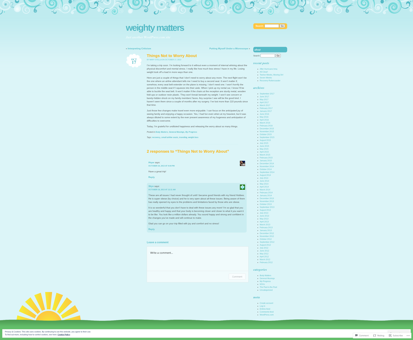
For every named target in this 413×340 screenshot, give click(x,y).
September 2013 (267, 207)
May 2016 (264, 117)
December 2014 (267, 163)
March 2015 (265, 155)
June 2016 (264, 114)
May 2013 (264, 219)
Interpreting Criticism (139, 48)
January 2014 (266, 195)
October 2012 (266, 239)
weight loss (193, 137)
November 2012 (267, 236)
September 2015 (267, 137)
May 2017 (264, 99)
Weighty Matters (155, 27)
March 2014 (265, 190)
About (258, 49)
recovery (156, 137)
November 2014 (267, 166)
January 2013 (266, 230)
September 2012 (267, 242)
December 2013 (267, 198)
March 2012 (265, 259)
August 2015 (265, 140)
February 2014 (266, 192)
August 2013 (265, 210)
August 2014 (265, 175)
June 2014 (264, 181)
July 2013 (264, 213)
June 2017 (264, 97)
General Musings (176, 132)
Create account (266, 303)
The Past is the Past (268, 287)
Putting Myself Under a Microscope (228, 48)
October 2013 (266, 204)
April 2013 (264, 222)
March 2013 (265, 224)
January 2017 (266, 111)
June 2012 (264, 251)
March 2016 (265, 123)
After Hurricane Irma (268, 69)
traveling (183, 137)
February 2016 (266, 126)
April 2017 (264, 102)
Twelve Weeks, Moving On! (271, 75)
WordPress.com (267, 315)
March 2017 (265, 105)
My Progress (191, 132)
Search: (260, 26)
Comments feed (267, 312)
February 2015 (266, 158)
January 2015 (266, 160)
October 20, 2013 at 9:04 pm (161, 166)
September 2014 (267, 172)
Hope (151, 162)
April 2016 (264, 120)
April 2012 (264, 256)
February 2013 (266, 227)
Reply (151, 177)
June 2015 (264, 146)
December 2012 (267, 233)
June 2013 (264, 216)
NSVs (262, 284)
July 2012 (264, 248)
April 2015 (264, 152)
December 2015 (267, 129)
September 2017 (267, 94)
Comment (237, 276)
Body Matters (162, 132)
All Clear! (264, 72)
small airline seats (169, 137)
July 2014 (264, 178)
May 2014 (264, 184)
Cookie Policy (64, 335)
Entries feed (265, 309)
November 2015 (267, 131)
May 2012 (264, 254)
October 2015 (266, 134)
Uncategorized (266, 290)
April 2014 (264, 187)
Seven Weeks (266, 78)
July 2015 (264, 143)
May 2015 (264, 149)
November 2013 (267, 201)
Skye (151, 186)
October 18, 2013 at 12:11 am (162, 190)
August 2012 (265, 245)
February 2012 (266, 262)
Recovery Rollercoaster (270, 81)
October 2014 (266, 169)
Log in (262, 306)
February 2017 (266, 108)
